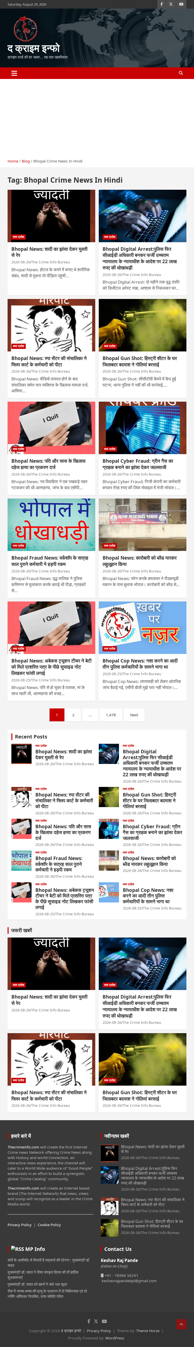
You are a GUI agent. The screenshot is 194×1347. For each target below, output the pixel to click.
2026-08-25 (20, 680)
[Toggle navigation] (14, 73)
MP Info (35, 1249)
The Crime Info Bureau (50, 262)
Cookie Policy (49, 1224)
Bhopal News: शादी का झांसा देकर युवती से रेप (49, 252)
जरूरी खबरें (21, 930)
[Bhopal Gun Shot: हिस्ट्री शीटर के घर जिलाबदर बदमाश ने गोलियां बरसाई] (143, 325)
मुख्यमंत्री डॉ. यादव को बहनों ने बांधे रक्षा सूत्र (37, 1284)
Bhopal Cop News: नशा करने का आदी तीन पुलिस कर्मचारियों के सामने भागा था (140, 663)
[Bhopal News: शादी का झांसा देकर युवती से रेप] (51, 215)
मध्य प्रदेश (18, 237)
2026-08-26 (20, 262)
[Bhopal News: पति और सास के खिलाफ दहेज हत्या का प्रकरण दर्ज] (51, 428)
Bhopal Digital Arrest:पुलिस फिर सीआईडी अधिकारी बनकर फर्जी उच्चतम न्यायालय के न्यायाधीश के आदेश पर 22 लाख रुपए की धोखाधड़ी (140, 258)
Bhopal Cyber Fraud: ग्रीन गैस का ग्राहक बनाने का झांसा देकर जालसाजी (138, 464)
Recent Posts (31, 736)
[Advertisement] (97, 116)
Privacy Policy (20, 1224)
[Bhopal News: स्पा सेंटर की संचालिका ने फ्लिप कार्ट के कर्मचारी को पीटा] (51, 325)
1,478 (111, 714)
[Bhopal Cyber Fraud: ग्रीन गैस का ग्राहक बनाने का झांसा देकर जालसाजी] (143, 428)
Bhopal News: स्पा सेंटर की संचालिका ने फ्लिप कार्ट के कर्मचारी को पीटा (49, 361)
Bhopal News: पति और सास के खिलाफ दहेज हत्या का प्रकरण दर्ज (48, 464)
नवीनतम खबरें (116, 1136)
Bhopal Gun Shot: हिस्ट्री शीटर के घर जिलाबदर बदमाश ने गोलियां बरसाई (140, 361)
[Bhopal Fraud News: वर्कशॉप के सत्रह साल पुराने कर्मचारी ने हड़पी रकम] (51, 524)
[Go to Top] (181, 1324)
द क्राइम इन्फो (34, 48)
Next (134, 714)
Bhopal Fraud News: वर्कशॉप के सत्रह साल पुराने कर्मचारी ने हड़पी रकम (49, 561)
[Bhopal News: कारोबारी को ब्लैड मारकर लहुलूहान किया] (143, 524)
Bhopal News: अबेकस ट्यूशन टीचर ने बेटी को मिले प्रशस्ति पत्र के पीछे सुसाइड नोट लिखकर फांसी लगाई (51, 666)
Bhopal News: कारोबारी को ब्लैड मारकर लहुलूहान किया (140, 561)
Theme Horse (147, 1330)
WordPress (114, 1337)
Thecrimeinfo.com (23, 1146)
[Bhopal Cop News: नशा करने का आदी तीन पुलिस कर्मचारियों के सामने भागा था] (143, 627)
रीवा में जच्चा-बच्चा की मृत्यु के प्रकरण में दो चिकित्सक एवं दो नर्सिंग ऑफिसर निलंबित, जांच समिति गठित (47, 1293)
